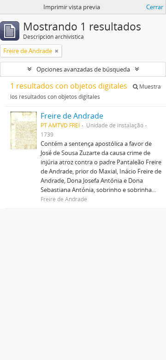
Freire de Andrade (72, 116)
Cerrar (154, 7)
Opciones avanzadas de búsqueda (83, 69)
